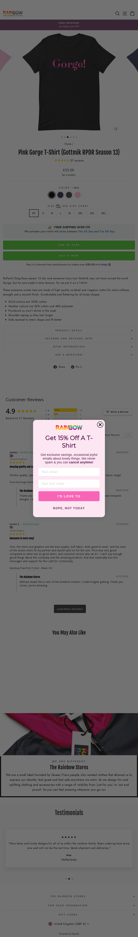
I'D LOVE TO (69, 496)
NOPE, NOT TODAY (69, 508)
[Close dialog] (100, 425)
